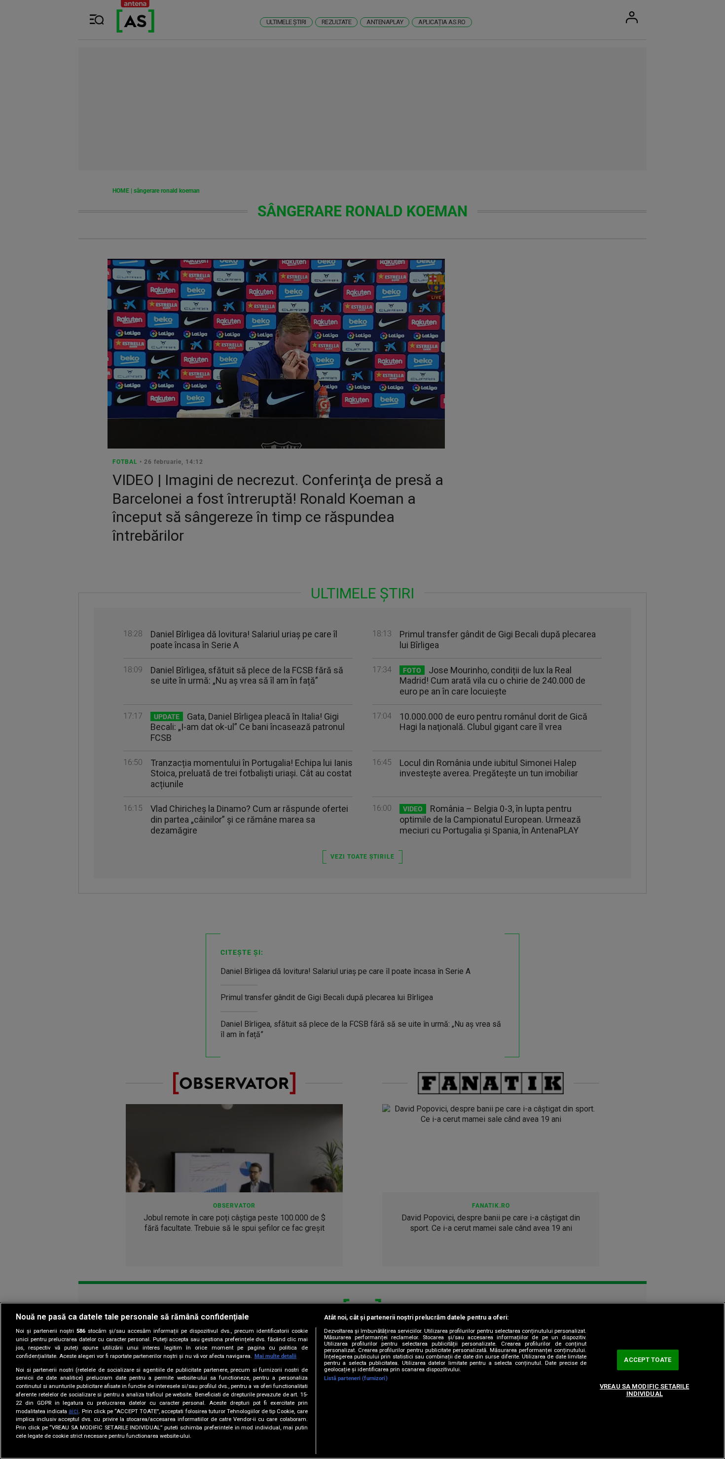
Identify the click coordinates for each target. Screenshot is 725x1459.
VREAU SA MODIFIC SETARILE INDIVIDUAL (644, 1390)
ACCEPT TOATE (647, 1359)
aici (73, 1411)
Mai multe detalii (275, 1356)
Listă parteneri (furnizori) (356, 1378)
